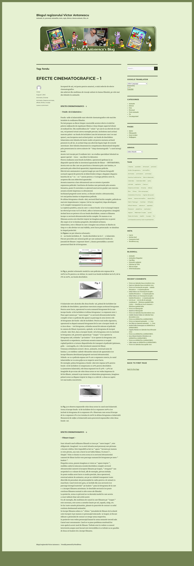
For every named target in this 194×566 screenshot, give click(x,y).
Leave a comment (42, 105)
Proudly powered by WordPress (71, 544)
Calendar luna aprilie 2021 (143, 344)
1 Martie (130, 166)
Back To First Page (133, 369)
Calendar (131, 181)
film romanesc (143, 191)
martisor (143, 202)
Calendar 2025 (141, 181)
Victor (38, 92)
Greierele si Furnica (134, 195)
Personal (132, 110)
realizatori (147, 209)
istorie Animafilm (140, 198)
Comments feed (134, 239)
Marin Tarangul (133, 202)
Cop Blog (132, 260)
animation (139, 174)
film (129, 191)
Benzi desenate (148, 177)
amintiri (153, 166)
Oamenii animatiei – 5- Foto (144, 321)
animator (148, 174)
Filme (135, 191)
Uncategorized (133, 116)
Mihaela (150, 202)
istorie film (151, 198)
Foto (130, 108)
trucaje (48, 102)
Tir (130, 114)
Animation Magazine (135, 258)
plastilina (139, 209)
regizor (130, 212)
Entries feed (133, 237)
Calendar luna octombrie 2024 (144, 283)
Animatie (39, 97)
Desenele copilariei (135, 262)
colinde (130, 184)
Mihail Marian (132, 205)
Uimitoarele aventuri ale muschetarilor (141, 219)
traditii (142, 216)
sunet (150, 212)
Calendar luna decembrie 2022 (145, 313)
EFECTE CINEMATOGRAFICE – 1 (68, 78)
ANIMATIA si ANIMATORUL (144, 319)
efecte (38, 102)
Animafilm (146, 170)
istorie (130, 198)
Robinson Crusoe (140, 212)
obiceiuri (142, 205)
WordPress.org (134, 241)
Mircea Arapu (133, 266)
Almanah (146, 166)
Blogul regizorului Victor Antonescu (62, 15)
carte (149, 181)
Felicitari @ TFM (134, 264)
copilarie (138, 184)
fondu (43, 102)
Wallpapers (132, 137)
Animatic (132, 256)
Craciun (145, 184)
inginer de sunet (148, 195)
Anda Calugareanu (134, 170)
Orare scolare (133, 135)
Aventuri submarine (134, 177)
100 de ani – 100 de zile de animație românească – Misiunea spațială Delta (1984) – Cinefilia (141, 302)
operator (150, 205)
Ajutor (131, 131)
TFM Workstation (134, 269)
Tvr (154, 216)
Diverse (45, 97)
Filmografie (133, 133)
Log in (131, 235)
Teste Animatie (134, 112)
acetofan (138, 166)
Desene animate (48, 100)
